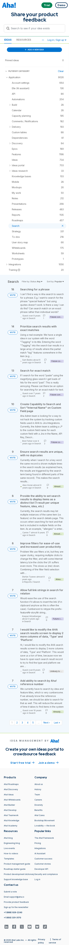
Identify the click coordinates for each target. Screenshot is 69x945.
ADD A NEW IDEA (35, 49)
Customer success (43, 858)
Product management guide (17, 864)
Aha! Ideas (9, 794)
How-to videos (11, 853)
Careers (38, 800)
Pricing (37, 843)
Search (32, 318)
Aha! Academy (10, 825)
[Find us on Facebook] (14, 926)
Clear (61, 71)
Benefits (38, 810)
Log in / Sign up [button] (56, 40)
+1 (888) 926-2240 (13, 912)
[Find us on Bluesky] (37, 926)
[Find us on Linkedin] (6, 926)
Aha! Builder (9, 805)
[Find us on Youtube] (29, 926)
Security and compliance (46, 874)
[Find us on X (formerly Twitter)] (21, 926)
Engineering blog (12, 843)
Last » (57, 722)
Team (37, 794)
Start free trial (22, 763)
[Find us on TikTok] (44, 926)
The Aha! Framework (44, 838)
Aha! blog (8, 838)
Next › (46, 722)
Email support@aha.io (14, 897)
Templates (9, 858)
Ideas (8, 39)
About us (38, 784)
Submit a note (10, 891)
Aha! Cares (39, 815)
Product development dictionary (19, 874)
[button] (42, 40)
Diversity (38, 805)
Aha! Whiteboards (12, 800)
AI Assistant (39, 853)
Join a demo (48, 763)
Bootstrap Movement (44, 820)
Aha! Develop (10, 810)
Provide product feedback (16, 902)
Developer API (41, 869)
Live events (9, 848)
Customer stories (42, 864)
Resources (23, 39)
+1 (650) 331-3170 (12, 917)
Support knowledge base (16, 879)
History (37, 789)
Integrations (40, 848)
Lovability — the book (44, 825)
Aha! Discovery (11, 789)
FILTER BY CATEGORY (19, 71)
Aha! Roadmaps (11, 784)
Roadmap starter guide (15, 869)
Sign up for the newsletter (16, 907)
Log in (37, 879)
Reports (28, 582)
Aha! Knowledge (11, 820)
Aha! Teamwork (11, 815)
